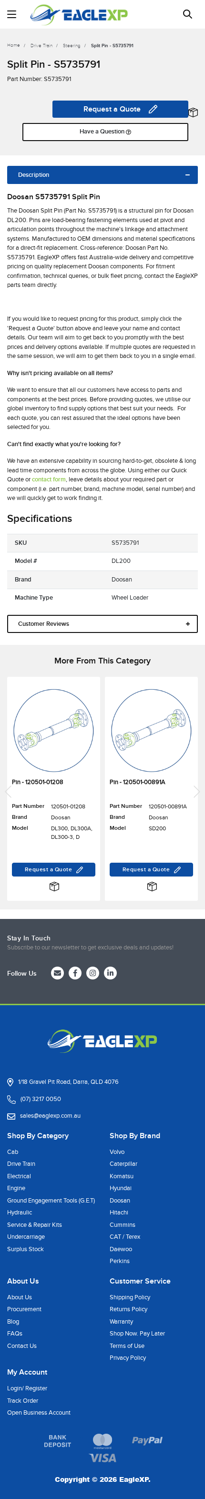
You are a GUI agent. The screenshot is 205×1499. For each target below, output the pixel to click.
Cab (12, 1152)
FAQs (14, 1333)
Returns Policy (128, 1309)
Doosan (120, 1200)
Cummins (122, 1225)
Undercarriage (26, 1237)
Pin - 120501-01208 (37, 782)
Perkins (120, 1261)
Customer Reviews (43, 624)
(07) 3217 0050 (40, 1099)
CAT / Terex (125, 1237)
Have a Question (103, 131)
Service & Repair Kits (34, 1225)
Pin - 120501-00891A (137, 782)
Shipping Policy (130, 1297)
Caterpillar (123, 1164)
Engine (16, 1188)
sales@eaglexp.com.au (50, 1116)
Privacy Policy (128, 1358)
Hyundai (121, 1188)
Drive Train (21, 1164)
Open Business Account (39, 1413)
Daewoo (121, 1249)
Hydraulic (19, 1212)
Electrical (19, 1176)
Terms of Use (127, 1346)
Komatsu (121, 1176)
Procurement (24, 1309)
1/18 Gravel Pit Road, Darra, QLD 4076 (68, 1082)
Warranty (121, 1322)
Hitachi (119, 1212)
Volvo (117, 1152)
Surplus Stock (25, 1249)
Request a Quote (112, 109)
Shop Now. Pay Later (137, 1333)
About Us (19, 1297)
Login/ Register (27, 1388)
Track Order (22, 1401)
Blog (13, 1322)
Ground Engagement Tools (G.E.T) (51, 1200)
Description (33, 175)
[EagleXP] (79, 14)
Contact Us (22, 1346)
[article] (53, 792)
